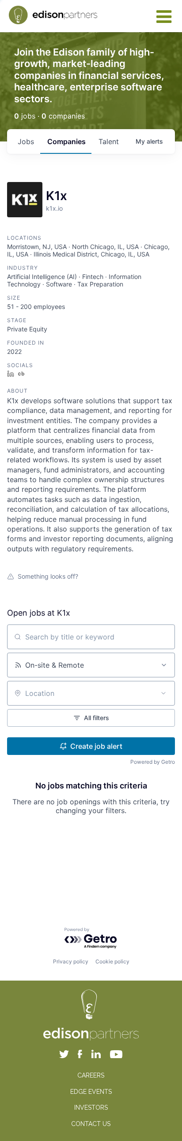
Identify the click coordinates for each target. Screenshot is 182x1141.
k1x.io (54, 208)
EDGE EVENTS (91, 1091)
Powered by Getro (152, 761)
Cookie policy (112, 961)
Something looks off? (48, 576)
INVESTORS (91, 1107)
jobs (26, 141)
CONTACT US (90, 1123)
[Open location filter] (163, 693)
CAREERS (90, 1075)
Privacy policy (70, 961)
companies (66, 141)
